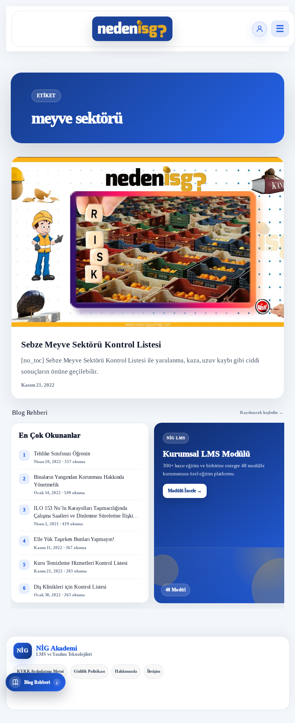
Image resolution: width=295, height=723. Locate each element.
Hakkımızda (126, 671)
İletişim (153, 671)
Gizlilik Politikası (89, 671)
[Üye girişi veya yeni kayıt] (259, 29)
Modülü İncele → (185, 490)
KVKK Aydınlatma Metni (40, 671)
